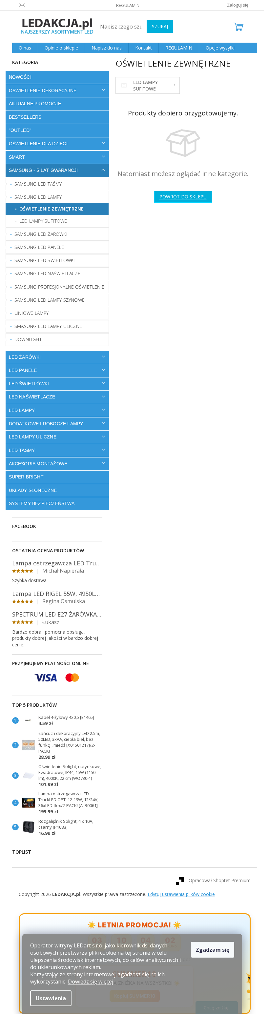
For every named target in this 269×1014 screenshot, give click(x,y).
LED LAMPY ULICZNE (30, 436)
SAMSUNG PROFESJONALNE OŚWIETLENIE (57, 287)
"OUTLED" (17, 130)
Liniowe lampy (29, 313)
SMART (14, 157)
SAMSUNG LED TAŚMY (35, 184)
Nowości (17, 77)
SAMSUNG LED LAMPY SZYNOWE (47, 300)
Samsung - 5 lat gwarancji (40, 170)
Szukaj (157, 26)
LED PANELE (20, 370)
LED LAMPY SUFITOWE (41, 221)
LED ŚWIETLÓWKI (26, 383)
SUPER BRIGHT (23, 476)
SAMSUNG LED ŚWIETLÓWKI (42, 260)
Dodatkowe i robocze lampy (43, 423)
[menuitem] (22, 48)
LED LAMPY (19, 410)
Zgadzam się (212, 949)
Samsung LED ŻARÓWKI (38, 234)
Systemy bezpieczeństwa (39, 503)
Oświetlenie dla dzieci (35, 143)
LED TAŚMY (19, 450)
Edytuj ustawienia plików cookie (178, 894)
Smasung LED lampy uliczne (46, 326)
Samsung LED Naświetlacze (45, 273)
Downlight (25, 339)
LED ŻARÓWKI (22, 357)
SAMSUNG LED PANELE (37, 247)
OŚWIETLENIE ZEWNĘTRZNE (49, 209)
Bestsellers (22, 117)
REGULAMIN (125, 5)
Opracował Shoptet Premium (217, 880)
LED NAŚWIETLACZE (29, 396)
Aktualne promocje (32, 103)
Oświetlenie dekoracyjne (40, 90)
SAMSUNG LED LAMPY (35, 197)
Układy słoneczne (30, 490)
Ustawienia (51, 998)
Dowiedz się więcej (90, 981)
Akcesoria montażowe (35, 463)
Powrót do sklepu (180, 196)
